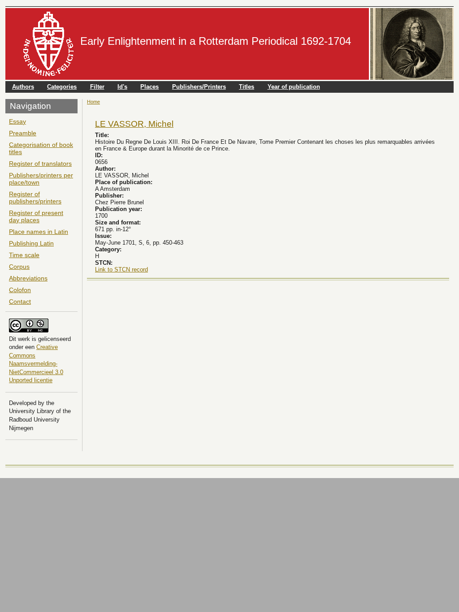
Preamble (22, 133)
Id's (122, 86)
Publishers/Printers (199, 86)
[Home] (48, 44)
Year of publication (294, 86)
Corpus (19, 266)
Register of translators (40, 163)
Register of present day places (36, 216)
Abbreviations (28, 278)
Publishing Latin (31, 243)
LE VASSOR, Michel (134, 124)
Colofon (20, 289)
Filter (97, 86)
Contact (20, 301)
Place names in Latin (38, 231)
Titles (246, 86)
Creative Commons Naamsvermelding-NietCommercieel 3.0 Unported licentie (36, 364)
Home (93, 101)
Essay (17, 121)
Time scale (24, 255)
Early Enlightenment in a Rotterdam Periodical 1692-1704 (215, 41)
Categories (62, 86)
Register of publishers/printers (35, 197)
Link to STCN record (121, 269)
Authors (23, 86)
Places (149, 86)
